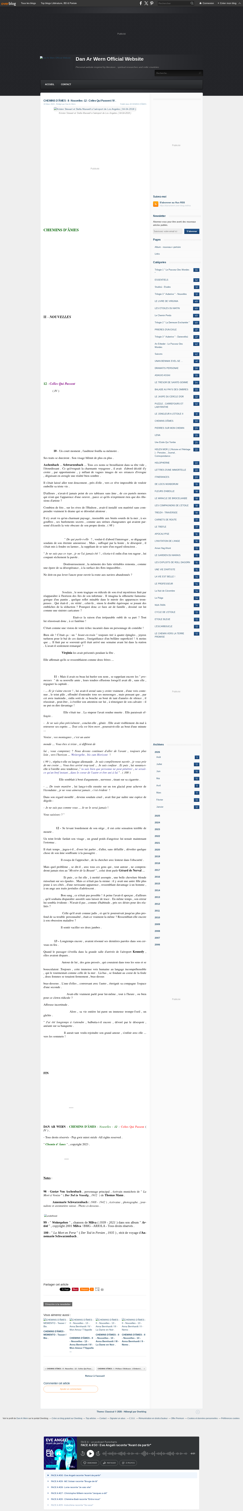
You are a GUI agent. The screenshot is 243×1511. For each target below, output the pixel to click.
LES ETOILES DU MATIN (167, 308)
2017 (157, 870)
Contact (66, 84)
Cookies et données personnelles (202, 1418)
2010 (157, 917)
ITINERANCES (162, 477)
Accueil (49, 84)
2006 (157, 944)
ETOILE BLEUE (162, 619)
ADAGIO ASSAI (162, 375)
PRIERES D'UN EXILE (166, 329)
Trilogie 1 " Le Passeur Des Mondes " (172, 271)
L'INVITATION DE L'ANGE (167, 541)
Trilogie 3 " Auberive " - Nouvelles (171, 294)
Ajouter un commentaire (70, 1389)
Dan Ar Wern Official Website (110, 59)
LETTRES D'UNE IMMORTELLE (170, 470)
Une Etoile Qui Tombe (165, 442)
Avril (158, 785)
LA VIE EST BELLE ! (165, 576)
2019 (157, 856)
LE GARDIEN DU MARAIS (168, 555)
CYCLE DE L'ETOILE (165, 612)
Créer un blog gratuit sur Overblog (67, 1418)
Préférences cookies (230, 1418)
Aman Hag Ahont (163, 548)
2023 (157, 829)
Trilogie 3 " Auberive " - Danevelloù (171, 336)
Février (159, 800)
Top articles (91, 1418)
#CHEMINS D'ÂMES (138, 104)
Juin (158, 771)
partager (111, 1463)
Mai (158, 778)
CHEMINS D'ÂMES (164, 421)
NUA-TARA (160, 605)
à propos (130, 1463)
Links (157, 254)
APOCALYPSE (162, 534)
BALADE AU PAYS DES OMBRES (171, 389)
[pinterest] (152, 3)
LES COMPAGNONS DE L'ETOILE (172, 505)
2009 (157, 924)
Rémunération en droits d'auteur (153, 1418)
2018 (157, 863)
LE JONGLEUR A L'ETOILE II (169, 414)
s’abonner (92, 1463)
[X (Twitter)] (146, 3)
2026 (157, 752)
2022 (157, 836)
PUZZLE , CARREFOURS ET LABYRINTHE (169, 405)
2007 (157, 937)
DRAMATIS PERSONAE (167, 368)
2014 (157, 890)
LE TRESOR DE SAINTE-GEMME (171, 382)
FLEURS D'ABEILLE (165, 491)
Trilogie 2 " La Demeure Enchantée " (172, 322)
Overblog (141, 1411)
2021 (157, 843)
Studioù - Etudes (163, 287)
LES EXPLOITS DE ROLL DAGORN (172, 562)
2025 (157, 815)
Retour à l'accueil (95, 1376)
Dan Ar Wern (22, 1418)
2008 (157, 931)
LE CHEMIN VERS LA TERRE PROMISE (169, 635)
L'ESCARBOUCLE (163, 626)
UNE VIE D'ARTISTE (165, 569)
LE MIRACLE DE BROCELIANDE (171, 498)
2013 (157, 897)
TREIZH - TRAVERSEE (166, 512)
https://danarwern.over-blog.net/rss (175, 205)
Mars (158, 792)
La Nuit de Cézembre (165, 591)
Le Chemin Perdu (163, 315)
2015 (157, 883)
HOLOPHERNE (162, 463)
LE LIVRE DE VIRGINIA (166, 301)
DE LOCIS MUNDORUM (166, 484)
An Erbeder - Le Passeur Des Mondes (169, 345)
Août (158, 757)
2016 (157, 876)
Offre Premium (177, 1418)
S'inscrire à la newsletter (58, 1304)
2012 (157, 904)
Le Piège (159, 598)
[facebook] (141, 3)
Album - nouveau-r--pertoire (168, 247)
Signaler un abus (118, 1418)
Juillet (159, 764)
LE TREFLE (160, 527)
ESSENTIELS (161, 280)
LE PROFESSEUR (164, 583)
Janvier (159, 807)
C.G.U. (132, 1418)
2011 (157, 910)
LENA (157, 435)
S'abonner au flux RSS (172, 202)
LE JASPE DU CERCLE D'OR (169, 396)
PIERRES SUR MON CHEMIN (169, 428)
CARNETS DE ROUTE (166, 519)
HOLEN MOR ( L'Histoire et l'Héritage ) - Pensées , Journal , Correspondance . (172, 452)
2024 (157, 822)
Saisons (158, 354)
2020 (157, 849)
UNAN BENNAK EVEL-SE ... (169, 361)
